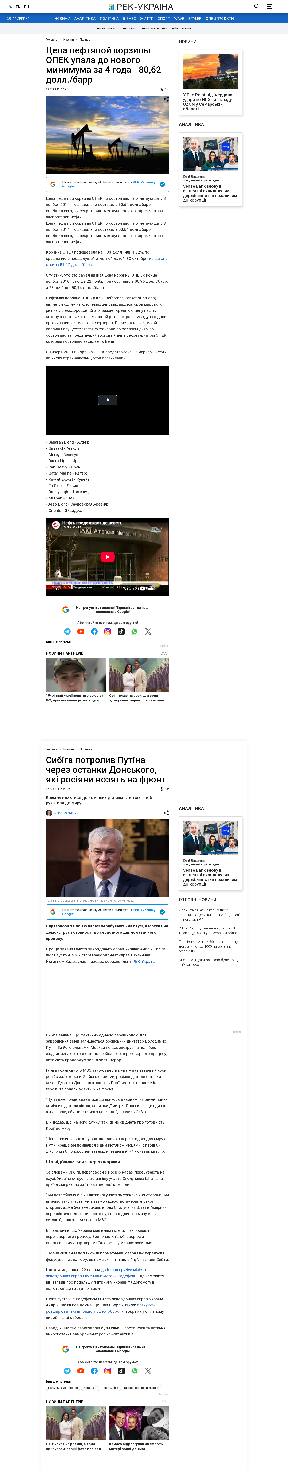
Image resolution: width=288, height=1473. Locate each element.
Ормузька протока (154, 28)
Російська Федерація (63, 1387)
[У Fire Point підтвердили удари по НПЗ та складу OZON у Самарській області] (210, 71)
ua (9, 7)
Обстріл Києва (106, 28)
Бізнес (129, 18)
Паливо (85, 39)
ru (26, 7)
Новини (62, 18)
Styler (195, 18)
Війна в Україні (181, 28)
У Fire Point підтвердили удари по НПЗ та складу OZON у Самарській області (207, 102)
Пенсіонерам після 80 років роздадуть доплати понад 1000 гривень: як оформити (210, 946)
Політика (109, 18)
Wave (179, 18)
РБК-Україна (143, 961)
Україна (88, 1387)
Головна (51, 39)
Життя (146, 18)
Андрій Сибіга (109, 1387)
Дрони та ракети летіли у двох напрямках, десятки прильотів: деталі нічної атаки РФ (209, 914)
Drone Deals (129, 28)
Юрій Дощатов (194, 176)
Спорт (163, 18)
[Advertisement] (107, 998)
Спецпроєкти (220, 18)
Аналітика (85, 18)
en (18, 7)
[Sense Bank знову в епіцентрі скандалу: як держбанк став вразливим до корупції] (210, 154)
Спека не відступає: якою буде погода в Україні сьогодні (210, 962)
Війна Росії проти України (141, 1387)
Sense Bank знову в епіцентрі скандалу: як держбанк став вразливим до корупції (210, 193)
